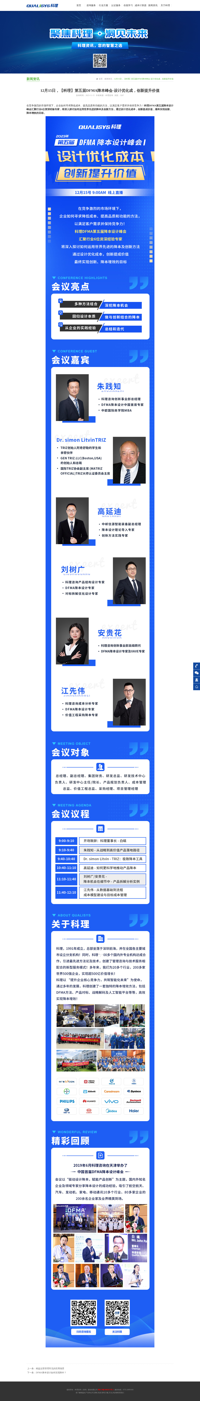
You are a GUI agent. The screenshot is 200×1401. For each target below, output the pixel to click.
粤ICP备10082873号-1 (106, 1390)
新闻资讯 (108, 79)
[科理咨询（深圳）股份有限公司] (43, 6)
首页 (101, 79)
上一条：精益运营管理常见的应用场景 (45, 1368)
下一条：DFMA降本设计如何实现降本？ (46, 1372)
